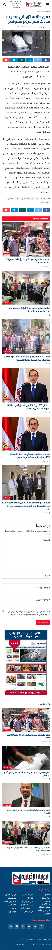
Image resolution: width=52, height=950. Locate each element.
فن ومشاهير (10, 894)
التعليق (46, 540)
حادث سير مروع (27, 198)
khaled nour (21, 944)
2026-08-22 (46, 412)
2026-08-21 (46, 461)
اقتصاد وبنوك (44, 907)
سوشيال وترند (27, 901)
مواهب (13, 908)
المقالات (46, 914)
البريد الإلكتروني (43, 587)
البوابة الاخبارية (40, 198)
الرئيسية (47, 939)
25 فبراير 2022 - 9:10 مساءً (26, 27)
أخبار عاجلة (46, 898)
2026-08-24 (46, 266)
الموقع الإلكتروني (43, 599)
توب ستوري (7, 767)
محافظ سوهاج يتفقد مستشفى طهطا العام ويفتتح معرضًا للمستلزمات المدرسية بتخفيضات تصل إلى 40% (26, 505)
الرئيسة (47, 11)
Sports (47, 894)
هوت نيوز (12, 911)
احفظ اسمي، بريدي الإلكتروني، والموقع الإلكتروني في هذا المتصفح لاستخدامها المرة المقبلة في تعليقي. (29, 613)
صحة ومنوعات (27, 908)
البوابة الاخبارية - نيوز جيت (37, 944)
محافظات (40, 11)
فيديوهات (12, 898)
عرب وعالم (28, 911)
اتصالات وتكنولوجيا (46, 902)
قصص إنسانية (10, 901)
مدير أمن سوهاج (13, 198)
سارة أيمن (42, 27)
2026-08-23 (46, 315)
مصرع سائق (44, 202)
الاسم (46, 575)
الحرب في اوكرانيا (43, 910)
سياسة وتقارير (27, 905)
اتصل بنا (22, 939)
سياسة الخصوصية (34, 939)
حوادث (30, 898)
